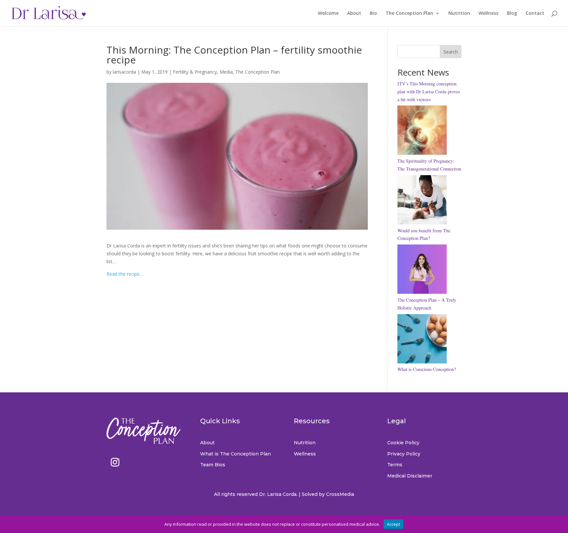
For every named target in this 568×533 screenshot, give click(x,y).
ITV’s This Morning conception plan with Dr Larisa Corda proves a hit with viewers (428, 92)
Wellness (488, 13)
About (354, 13)
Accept (393, 524)
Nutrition (459, 13)
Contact (535, 13)
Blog (512, 13)
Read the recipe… (124, 274)
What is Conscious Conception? (426, 369)
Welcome (328, 13)
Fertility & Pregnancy (195, 72)
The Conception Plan (409, 13)
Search (450, 52)
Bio (373, 13)
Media (226, 72)
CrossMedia (340, 494)
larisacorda (124, 72)
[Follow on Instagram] (115, 462)
